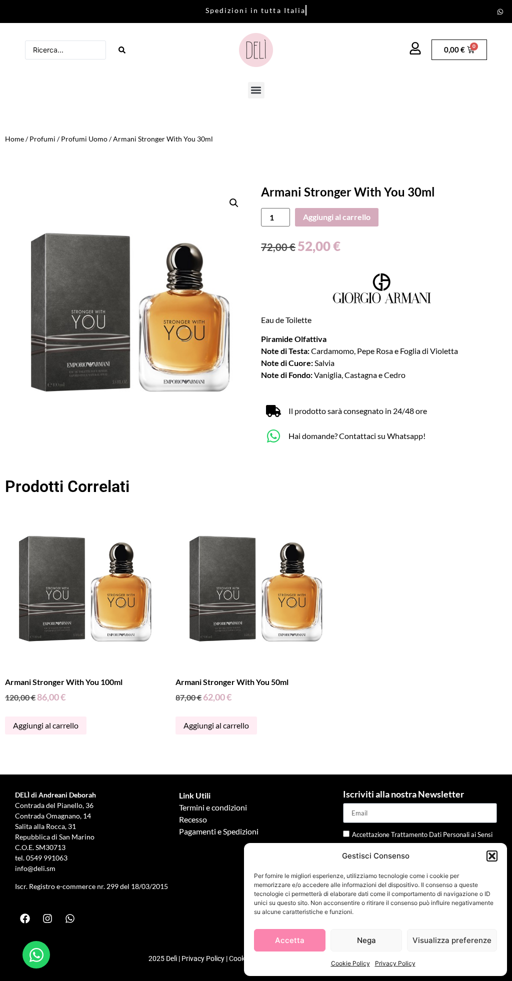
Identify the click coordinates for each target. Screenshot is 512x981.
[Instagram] (48, 918)
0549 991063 (47, 858)
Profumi (43, 138)
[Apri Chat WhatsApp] (36, 954)
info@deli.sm (35, 868)
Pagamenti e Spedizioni (218, 831)
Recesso (193, 819)
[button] (492, 856)
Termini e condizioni (213, 807)
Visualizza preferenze (452, 940)
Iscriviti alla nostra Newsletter (403, 795)
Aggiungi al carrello (336, 217)
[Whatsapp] (500, 11)
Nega (366, 940)
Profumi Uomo (84, 138)
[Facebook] (25, 918)
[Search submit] (122, 50)
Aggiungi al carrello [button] (45, 725)
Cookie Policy (350, 963)
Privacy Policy (395, 963)
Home (14, 138)
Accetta (289, 940)
